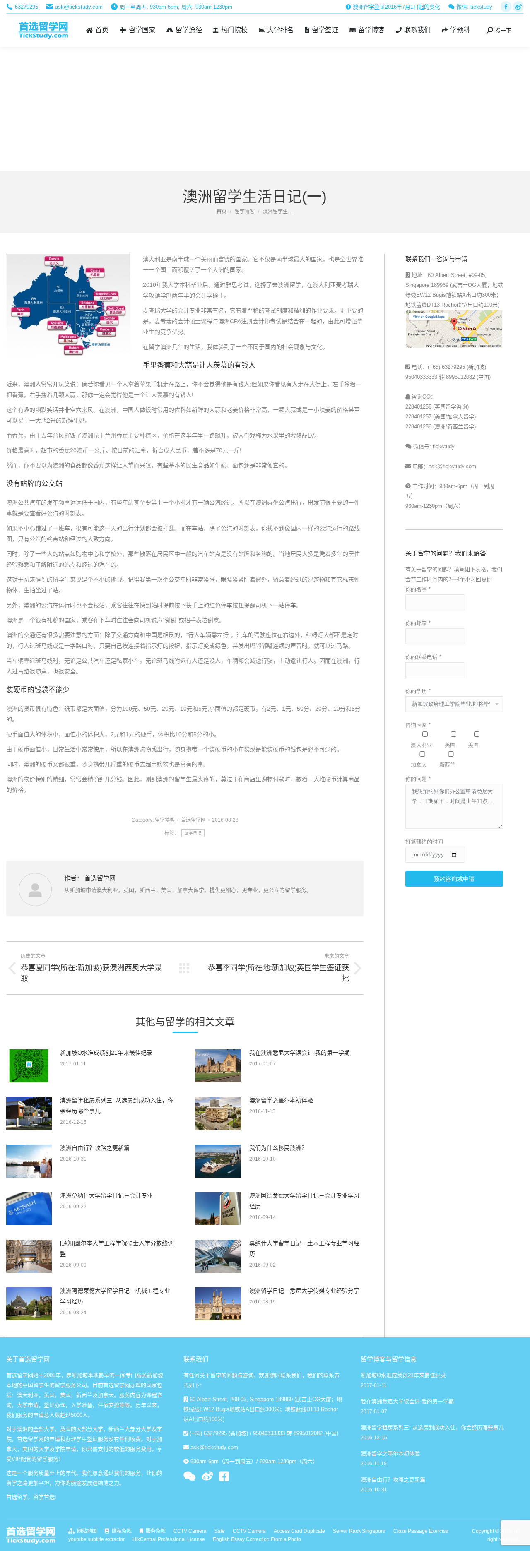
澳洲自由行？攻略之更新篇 (95, 1148)
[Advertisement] (265, 109)
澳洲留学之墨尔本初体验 (281, 1100)
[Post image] (29, 1065)
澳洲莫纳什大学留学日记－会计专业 (106, 1195)
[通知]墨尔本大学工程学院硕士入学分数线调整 (116, 1248)
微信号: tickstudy (433, 446)
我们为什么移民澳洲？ (278, 1148)
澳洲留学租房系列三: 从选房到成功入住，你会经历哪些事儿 (116, 1105)
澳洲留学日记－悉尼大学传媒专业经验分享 (304, 1290)
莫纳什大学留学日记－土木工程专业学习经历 (304, 1248)
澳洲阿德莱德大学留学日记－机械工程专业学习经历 (115, 1296)
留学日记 (192, 833)
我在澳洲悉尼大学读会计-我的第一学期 (299, 1052)
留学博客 (165, 820)
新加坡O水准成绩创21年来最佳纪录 (106, 1052)
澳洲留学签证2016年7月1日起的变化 (395, 7)
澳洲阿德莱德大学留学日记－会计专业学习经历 (304, 1201)
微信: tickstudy (473, 7)
